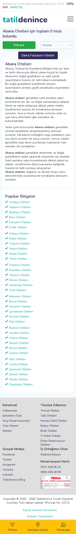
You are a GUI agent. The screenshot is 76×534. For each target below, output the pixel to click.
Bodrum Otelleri (19, 328)
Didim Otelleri (18, 239)
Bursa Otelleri (18, 301)
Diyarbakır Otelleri (21, 384)
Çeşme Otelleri (18, 353)
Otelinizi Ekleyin (51, 454)
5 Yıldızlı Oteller (51, 436)
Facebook (9, 454)
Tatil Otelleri (49, 416)
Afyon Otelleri (18, 259)
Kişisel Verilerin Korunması (40, 510)
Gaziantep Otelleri (21, 285)
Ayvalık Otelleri (19, 333)
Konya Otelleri (18, 348)
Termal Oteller (50, 411)
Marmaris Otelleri (20, 296)
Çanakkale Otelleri (21, 311)
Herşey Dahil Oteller (54, 421)
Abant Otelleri (18, 249)
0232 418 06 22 (51, 467)
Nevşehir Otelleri (20, 306)
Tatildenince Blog (14, 480)
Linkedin (8, 475)
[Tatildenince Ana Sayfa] (25, 19)
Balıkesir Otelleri (20, 212)
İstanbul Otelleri (19, 265)
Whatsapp (63, 530)
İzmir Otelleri (17, 359)
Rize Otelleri (17, 322)
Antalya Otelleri (19, 202)
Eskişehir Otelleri (20, 222)
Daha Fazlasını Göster (38, 55)
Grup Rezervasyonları (16, 421)
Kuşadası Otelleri (20, 270)
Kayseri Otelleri (19, 343)
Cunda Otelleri (18, 364)
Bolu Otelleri (17, 217)
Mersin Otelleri (18, 280)
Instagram (9, 465)
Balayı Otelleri (50, 426)
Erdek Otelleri (18, 227)
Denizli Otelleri (18, 374)
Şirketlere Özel (12, 416)
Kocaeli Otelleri (19, 316)
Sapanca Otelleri (20, 207)
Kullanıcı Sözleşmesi (40, 516)
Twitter (7, 459)
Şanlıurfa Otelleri (20, 369)
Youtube (8, 470)
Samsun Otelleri (19, 275)
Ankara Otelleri (19, 233)
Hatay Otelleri (18, 254)
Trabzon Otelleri (19, 244)
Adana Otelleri (18, 338)
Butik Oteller (49, 431)
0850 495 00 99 (51, 472)
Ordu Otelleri (17, 290)
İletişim (7, 431)
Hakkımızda (10, 411)
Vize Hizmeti (10, 426)
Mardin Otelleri (18, 379)
